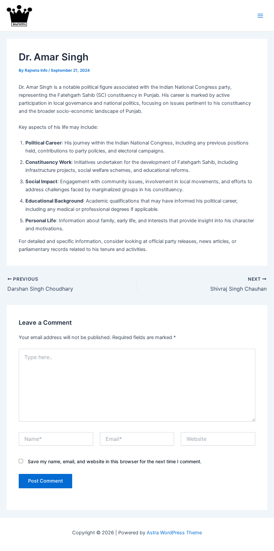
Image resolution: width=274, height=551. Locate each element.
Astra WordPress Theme (174, 533)
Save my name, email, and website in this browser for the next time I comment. (114, 461)
